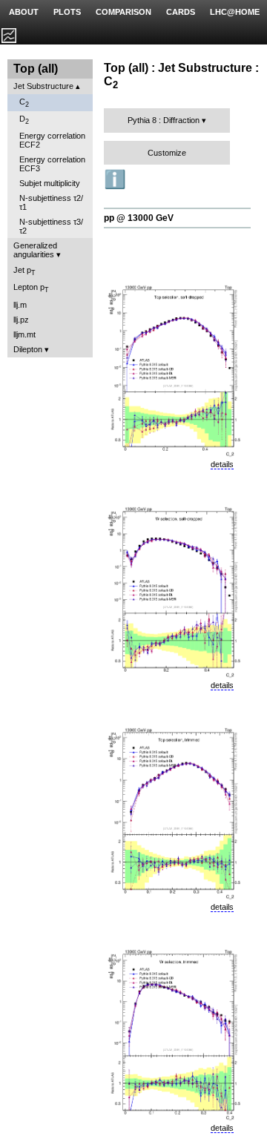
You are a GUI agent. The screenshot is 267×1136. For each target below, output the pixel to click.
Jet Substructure (43, 86)
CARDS (180, 11)
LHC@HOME (235, 11)
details (222, 464)
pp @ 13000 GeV (139, 218)
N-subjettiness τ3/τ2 (51, 226)
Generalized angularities (35, 250)
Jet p (24, 271)
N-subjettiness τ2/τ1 (51, 202)
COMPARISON (123, 11)
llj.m (20, 304)
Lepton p (31, 288)
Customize (167, 152)
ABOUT (24, 11)
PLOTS (67, 11)
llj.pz (21, 319)
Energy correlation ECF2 (52, 140)
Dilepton (27, 349)
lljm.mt (24, 334)
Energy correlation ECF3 (52, 164)
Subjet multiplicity (49, 183)
